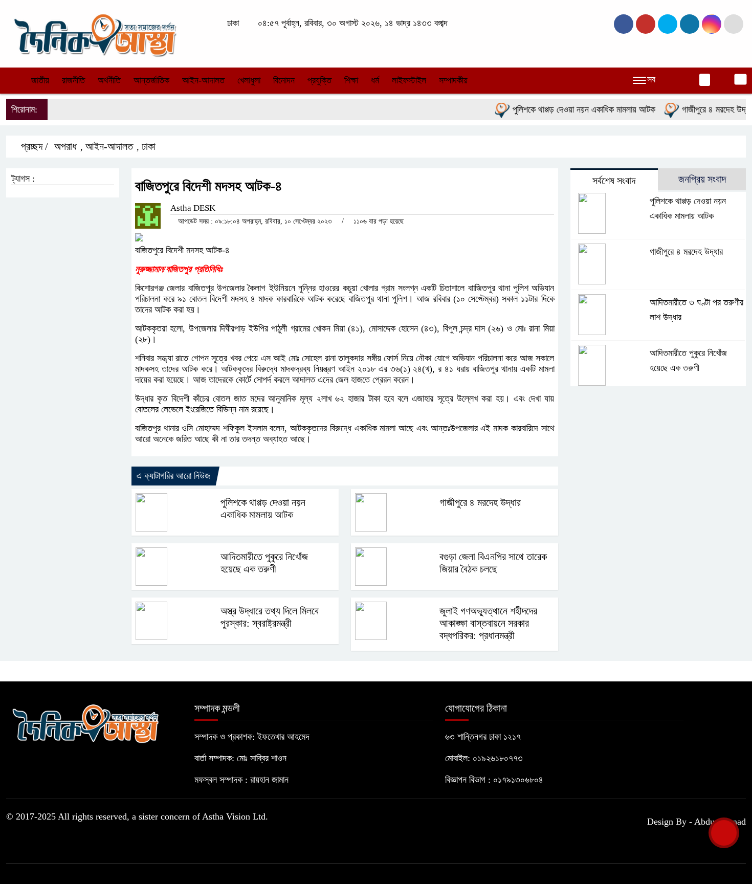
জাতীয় (40, 80)
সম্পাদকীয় (453, 80)
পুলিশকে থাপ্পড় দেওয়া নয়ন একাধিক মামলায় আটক (572, 109)
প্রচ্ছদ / (33, 146)
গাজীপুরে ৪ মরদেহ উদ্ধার (706, 109)
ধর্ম (375, 80)
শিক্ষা (351, 80)
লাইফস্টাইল (409, 80)
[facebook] (623, 24)
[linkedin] (689, 24)
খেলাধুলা (248, 80)
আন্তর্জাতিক (151, 80)
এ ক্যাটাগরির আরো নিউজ (173, 476)
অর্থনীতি (109, 80)
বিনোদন (284, 80)
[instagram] (667, 24)
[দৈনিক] (94, 33)
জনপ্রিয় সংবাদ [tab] (702, 179)
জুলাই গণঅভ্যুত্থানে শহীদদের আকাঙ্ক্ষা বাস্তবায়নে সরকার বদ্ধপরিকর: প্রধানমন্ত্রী (488, 623)
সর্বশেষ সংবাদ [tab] (613, 180)
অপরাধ (65, 146)
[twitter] (645, 24)
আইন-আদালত (203, 80)
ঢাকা (149, 146)
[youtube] (711, 24)
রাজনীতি (73, 80)
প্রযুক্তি (319, 80)
